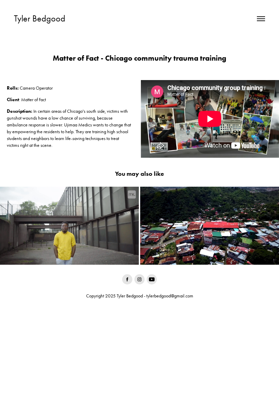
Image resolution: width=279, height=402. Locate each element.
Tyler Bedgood (39, 18)
